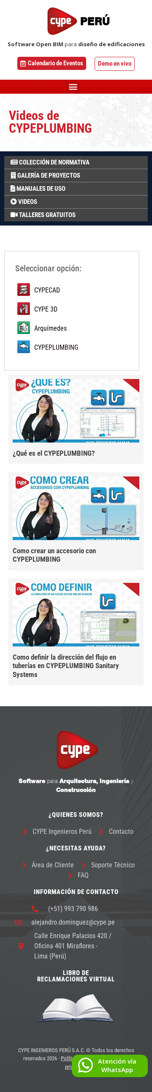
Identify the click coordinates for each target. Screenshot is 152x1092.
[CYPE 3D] (71, 309)
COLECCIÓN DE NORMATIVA (54, 162)
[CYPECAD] (71, 290)
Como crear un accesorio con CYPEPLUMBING (54, 554)
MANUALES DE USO (40, 188)
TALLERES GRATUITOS (47, 215)
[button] (73, 87)
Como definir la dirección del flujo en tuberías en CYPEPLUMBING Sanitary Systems (66, 666)
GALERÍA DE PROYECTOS (48, 175)
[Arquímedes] (71, 328)
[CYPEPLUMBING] (71, 347)
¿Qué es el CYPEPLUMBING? (54, 453)
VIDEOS (27, 202)
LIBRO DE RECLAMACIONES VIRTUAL (76, 976)
